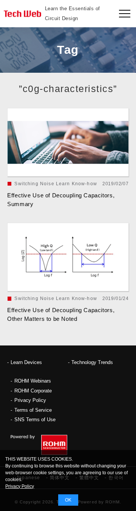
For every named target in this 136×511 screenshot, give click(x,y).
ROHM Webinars (32, 381)
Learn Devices (26, 362)
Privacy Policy (30, 400)
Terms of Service (33, 410)
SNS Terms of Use (35, 419)
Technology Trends (92, 362)
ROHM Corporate (33, 391)
